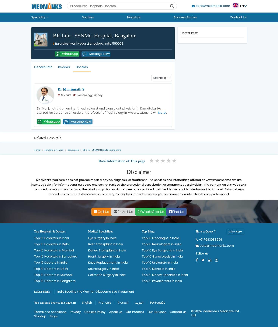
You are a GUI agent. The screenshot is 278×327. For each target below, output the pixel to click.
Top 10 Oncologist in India (160, 238)
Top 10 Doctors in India (50, 263)
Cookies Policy (95, 312)
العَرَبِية (139, 302)
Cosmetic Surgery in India (107, 275)
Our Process (135, 312)
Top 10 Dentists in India (158, 269)
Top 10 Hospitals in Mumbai (54, 250)
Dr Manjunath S (71, 89)
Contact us (178, 312)
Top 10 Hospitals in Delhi (51, 244)
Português (157, 302)
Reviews (64, 67)
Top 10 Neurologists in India (161, 244)
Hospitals (134, 17)
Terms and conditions (50, 312)
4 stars (169, 161)
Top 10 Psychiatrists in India (162, 281)
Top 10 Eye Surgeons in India (162, 250)
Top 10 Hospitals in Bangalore (55, 257)
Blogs (54, 316)
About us (115, 312)
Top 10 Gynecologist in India (162, 257)
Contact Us (238, 17)
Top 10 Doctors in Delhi (51, 269)
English (87, 302)
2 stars (157, 161)
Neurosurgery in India (103, 269)
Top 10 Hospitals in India (51, 238)
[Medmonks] (46, 6)
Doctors (88, 17)
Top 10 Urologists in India (160, 263)
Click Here (235, 231)
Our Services (157, 312)
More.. (161, 112)
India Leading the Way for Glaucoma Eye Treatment (95, 291)
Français (105, 302)
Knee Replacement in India (108, 263)
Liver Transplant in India (105, 244)
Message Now (99, 54)
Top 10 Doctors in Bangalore (55, 281)
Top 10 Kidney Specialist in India (165, 275)
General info (43, 67)
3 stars (163, 161)
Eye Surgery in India (102, 238)
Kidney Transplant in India (107, 250)
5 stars (174, 161)
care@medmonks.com (216, 246)
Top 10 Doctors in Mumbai (53, 275)
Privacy (75, 312)
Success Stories (185, 17)
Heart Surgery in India (104, 257)
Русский (123, 302)
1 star (152, 161)
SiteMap (40, 316)
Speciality (38, 17)
